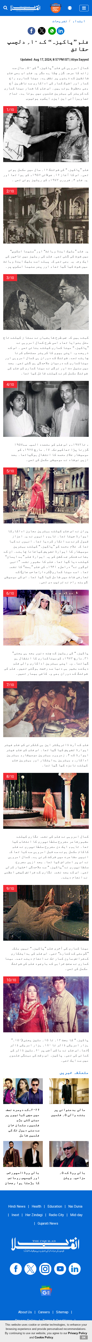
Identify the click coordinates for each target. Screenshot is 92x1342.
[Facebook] (16, 1269)
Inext (15, 1215)
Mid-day (76, 1215)
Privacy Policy (77, 1333)
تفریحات (59, 21)
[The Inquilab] (45, 1244)
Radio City (56, 1215)
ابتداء (78, 21)
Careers (44, 1312)
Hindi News (16, 1206)
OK (84, 1337)
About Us (25, 1312)
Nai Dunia (75, 1206)
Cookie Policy (44, 1337)
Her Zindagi (34, 1215)
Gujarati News (48, 1223)
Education (54, 1206)
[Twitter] (30, 1269)
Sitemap (62, 1312)
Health (36, 1206)
